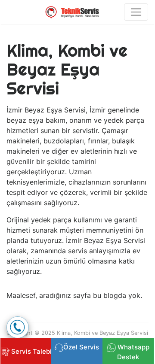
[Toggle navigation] (136, 12)
